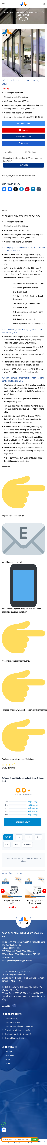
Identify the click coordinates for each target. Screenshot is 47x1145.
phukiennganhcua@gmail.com (19, 960)
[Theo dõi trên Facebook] (14, 1005)
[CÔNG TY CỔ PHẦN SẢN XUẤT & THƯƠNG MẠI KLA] (23, 4)
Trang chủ (8, 12)
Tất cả (8, 837)
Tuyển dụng (9, 1055)
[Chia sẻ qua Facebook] (4, 189)
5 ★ (19, 837)
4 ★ (28, 837)
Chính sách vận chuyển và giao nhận (18, 1034)
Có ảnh (27, 845)
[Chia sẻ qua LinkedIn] (33, 189)
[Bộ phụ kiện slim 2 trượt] (12, 888)
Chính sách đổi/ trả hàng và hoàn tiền (19, 1026)
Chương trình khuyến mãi (14, 1038)
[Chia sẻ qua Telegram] (21, 189)
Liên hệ (7, 1063)
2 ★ (6, 845)
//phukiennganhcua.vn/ (20, 661)
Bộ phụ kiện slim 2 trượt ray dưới (35, 901)
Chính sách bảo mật (12, 1022)
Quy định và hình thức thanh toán (17, 1030)
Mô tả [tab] (4, 210)
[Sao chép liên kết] (39, 189)
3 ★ (38, 837)
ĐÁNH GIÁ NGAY (23, 822)
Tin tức (7, 1059)
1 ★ (16, 845)
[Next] (44, 896)
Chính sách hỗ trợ (11, 1018)
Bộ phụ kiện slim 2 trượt (12, 901)
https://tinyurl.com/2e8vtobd (22, 759)
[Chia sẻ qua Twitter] (15, 189)
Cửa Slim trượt (30, 176)
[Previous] (2, 896)
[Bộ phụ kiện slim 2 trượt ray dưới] (35, 888)
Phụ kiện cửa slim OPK (27, 12)
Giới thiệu (8, 1051)
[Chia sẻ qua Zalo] (10, 189)
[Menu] (3, 4)
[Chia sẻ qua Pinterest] (27, 189)
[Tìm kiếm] (44, 4)
